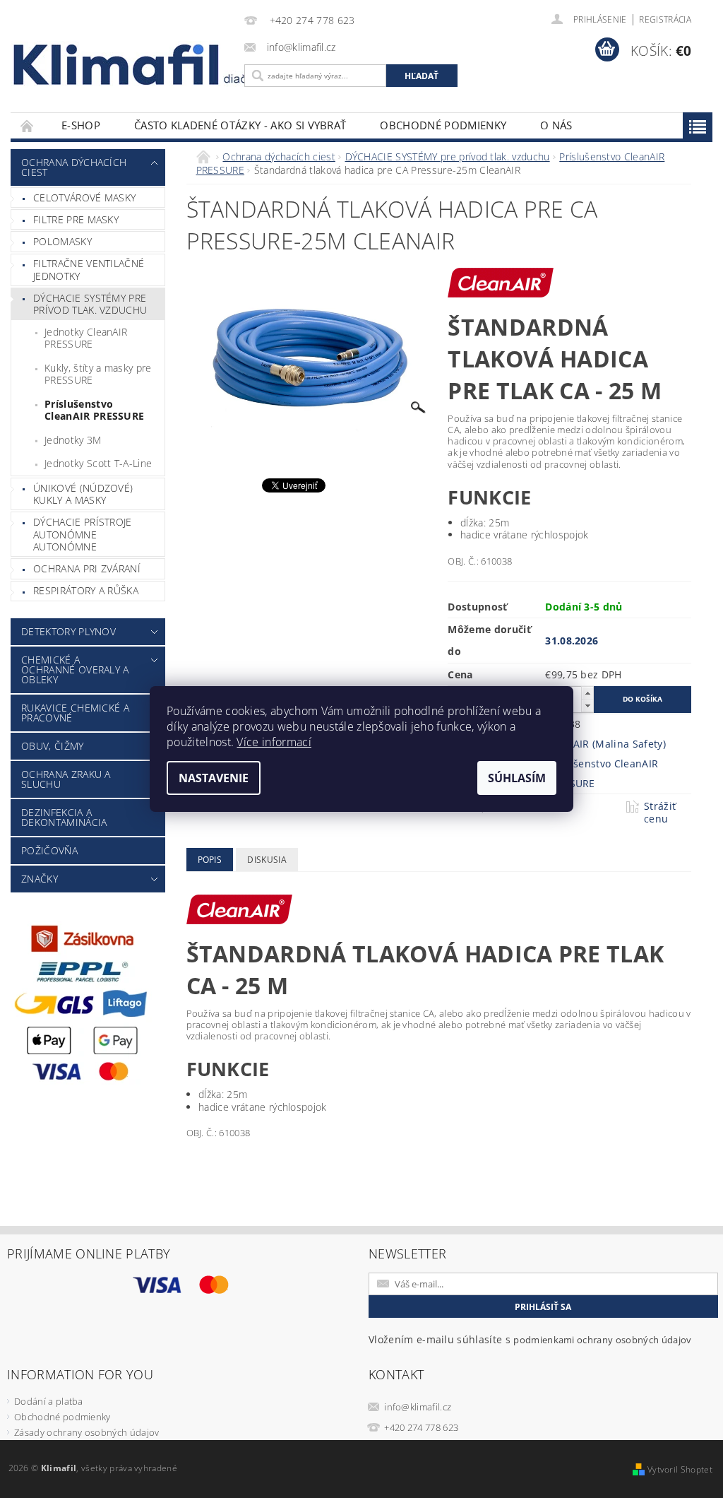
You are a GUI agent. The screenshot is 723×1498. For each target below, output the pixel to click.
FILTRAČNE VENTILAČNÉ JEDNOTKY (88, 269)
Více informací (274, 742)
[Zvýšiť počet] (587, 693)
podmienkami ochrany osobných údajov (602, 1339)
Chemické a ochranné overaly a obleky (75, 669)
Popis (210, 860)
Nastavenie (214, 778)
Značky (39, 878)
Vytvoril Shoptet (679, 1469)
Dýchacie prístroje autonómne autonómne (82, 534)
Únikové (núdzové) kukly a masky (83, 494)
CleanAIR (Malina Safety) (605, 743)
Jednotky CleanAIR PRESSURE (85, 338)
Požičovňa (49, 850)
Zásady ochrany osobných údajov (87, 1432)
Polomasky (62, 241)
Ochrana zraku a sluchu (66, 779)
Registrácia (665, 19)
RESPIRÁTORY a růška (85, 590)
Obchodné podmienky (443, 125)
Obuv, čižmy (52, 746)
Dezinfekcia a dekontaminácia (64, 817)
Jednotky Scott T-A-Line (98, 463)
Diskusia (267, 860)
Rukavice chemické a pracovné (75, 712)
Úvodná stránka (27, 125)
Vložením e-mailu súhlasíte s (530, 1339)
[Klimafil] (117, 64)
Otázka (507, 806)
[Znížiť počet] (587, 705)
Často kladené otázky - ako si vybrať (240, 125)
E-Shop (80, 125)
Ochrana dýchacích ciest (73, 167)
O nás (556, 125)
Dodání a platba (48, 1401)
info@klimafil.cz (417, 1406)
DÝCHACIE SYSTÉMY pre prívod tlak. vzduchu (90, 304)
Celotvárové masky (84, 197)
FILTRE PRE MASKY (76, 219)
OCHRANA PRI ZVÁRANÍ (87, 568)
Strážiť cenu (660, 812)
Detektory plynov (68, 631)
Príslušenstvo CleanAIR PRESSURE (94, 410)
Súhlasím (517, 778)
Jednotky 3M (73, 440)
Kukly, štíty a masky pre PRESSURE (98, 374)
